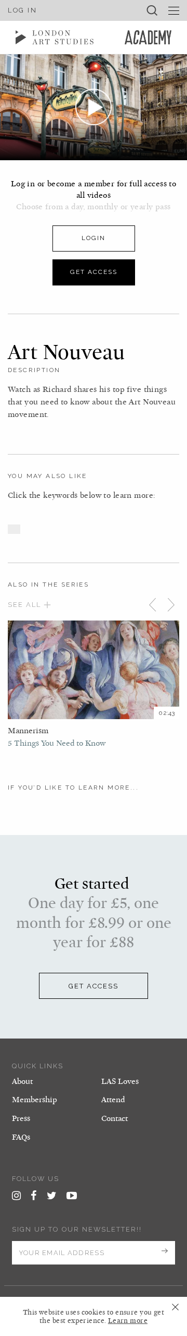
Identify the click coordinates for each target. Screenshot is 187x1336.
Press (21, 1118)
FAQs (21, 1137)
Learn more (128, 1321)
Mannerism (28, 730)
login (93, 238)
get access (93, 272)
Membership (34, 1099)
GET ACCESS (93, 986)
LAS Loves (120, 1081)
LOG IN (22, 10)
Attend (113, 1099)
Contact (114, 1118)
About (22, 1081)
